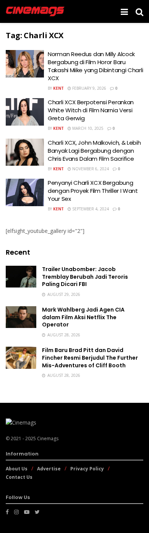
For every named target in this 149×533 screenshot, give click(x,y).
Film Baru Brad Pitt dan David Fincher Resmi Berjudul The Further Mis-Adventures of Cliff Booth (90, 357)
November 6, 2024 (90, 168)
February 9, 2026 (88, 88)
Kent (58, 88)
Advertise (49, 468)
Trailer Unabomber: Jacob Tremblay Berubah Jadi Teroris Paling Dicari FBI (85, 276)
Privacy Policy (87, 468)
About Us (17, 468)
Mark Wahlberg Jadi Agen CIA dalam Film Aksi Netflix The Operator (83, 317)
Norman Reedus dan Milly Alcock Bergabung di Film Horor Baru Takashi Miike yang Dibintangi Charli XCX (95, 66)
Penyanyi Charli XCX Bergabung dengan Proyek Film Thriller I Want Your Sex (93, 191)
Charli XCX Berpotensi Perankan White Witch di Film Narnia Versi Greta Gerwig (91, 110)
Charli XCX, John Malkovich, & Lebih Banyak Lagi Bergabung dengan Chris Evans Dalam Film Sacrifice (94, 151)
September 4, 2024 (90, 209)
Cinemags (47, 438)
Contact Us (19, 477)
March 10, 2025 (87, 128)
